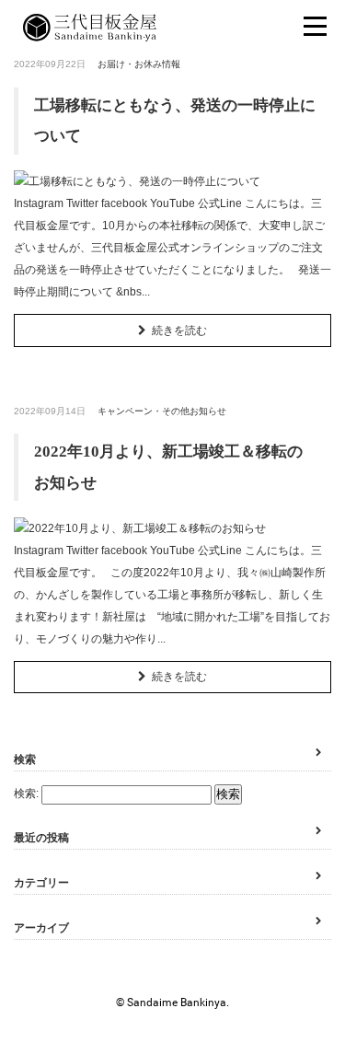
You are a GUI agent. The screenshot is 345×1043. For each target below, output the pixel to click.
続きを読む (179, 330)
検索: (26, 793)
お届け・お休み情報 (139, 64)
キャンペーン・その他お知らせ (162, 411)
